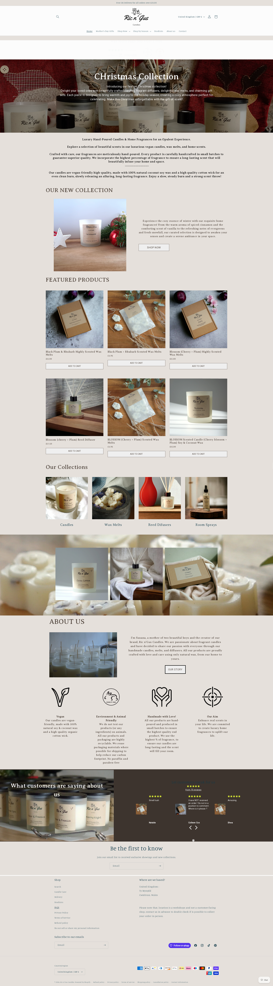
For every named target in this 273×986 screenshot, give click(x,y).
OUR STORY (175, 669)
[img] (193, 786)
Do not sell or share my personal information (76, 928)
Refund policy (61, 923)
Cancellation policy (160, 982)
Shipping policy (143, 982)
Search (57, 886)
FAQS (56, 907)
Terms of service (128, 982)
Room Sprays (206, 525)
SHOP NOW (154, 247)
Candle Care (60, 892)
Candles (66, 525)
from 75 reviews (193, 790)
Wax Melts (113, 525)
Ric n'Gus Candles (67, 982)
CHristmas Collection (136, 76)
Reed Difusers (159, 525)
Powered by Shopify (82, 982)
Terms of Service (62, 917)
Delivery (58, 897)
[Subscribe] (160, 865)
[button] (57, 17)
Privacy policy (113, 982)
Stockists (58, 902)
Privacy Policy (61, 912)
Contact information (179, 982)
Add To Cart (74, 366)
